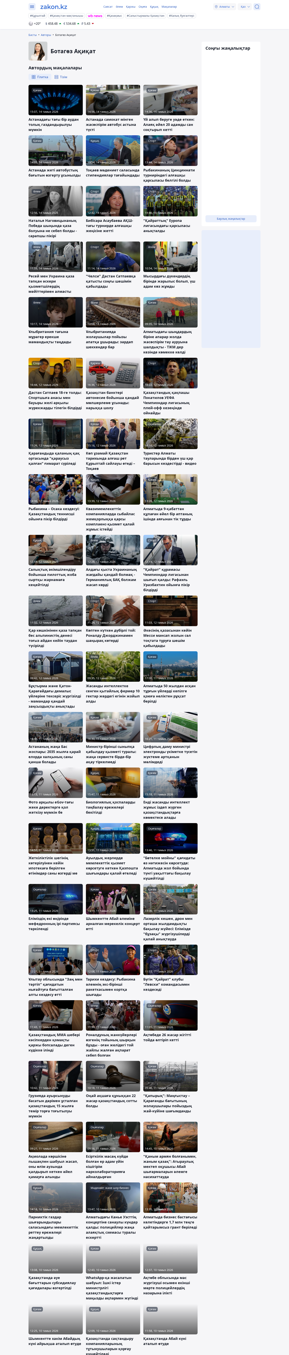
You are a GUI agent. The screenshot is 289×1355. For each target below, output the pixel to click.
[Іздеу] (256, 6)
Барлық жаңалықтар (231, 218)
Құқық (154, 6)
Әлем (119, 6)
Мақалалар (169, 6)
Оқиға (143, 6)
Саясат (108, 6)
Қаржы (130, 6)
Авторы (46, 35)
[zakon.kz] (53, 6)
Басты (33, 35)
